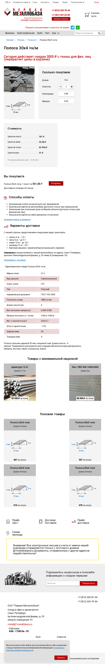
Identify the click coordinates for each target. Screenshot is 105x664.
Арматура (9, 33)
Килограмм (47, 94)
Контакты (45, 2)
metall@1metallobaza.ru (31, 20)
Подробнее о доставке (15, 260)
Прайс (64, 2)
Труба (39, 33)
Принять (61, 658)
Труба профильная (25, 33)
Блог (38, 637)
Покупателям (76, 2)
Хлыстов (46, 86)
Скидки (56, 2)
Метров (46, 101)
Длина (45, 80)
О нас (35, 2)
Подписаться (88, 583)
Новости (61, 637)
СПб (6, 2)
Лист (47, 33)
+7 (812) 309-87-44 (87, 597)
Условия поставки (20, 2)
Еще (54, 33)
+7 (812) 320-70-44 (87, 601)
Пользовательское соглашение (84, 658)
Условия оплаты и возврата (17, 219)
